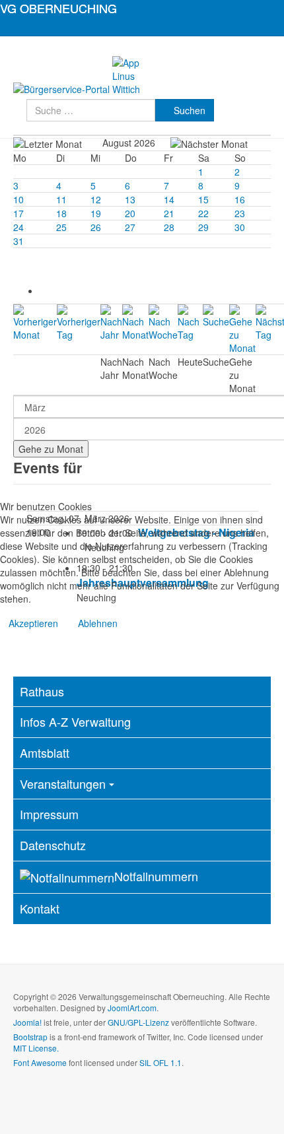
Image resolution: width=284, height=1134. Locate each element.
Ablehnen (98, 623)
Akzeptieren (33, 623)
